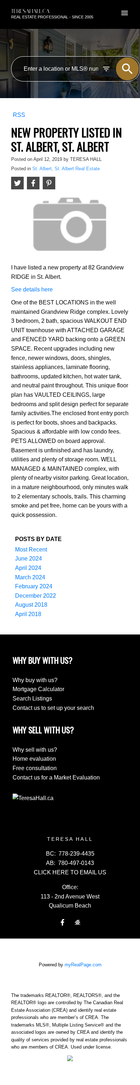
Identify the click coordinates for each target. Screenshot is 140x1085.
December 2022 (35, 596)
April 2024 (28, 568)
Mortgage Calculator (38, 689)
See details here (32, 289)
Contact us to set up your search (53, 708)
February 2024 (33, 586)
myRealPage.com (83, 964)
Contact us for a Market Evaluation (56, 777)
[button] (62, 922)
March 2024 (30, 577)
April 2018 (28, 614)
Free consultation (35, 768)
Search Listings (32, 698)
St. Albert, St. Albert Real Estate (66, 168)
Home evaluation (34, 759)
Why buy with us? (35, 680)
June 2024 (28, 558)
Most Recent (31, 549)
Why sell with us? (35, 750)
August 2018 (31, 605)
